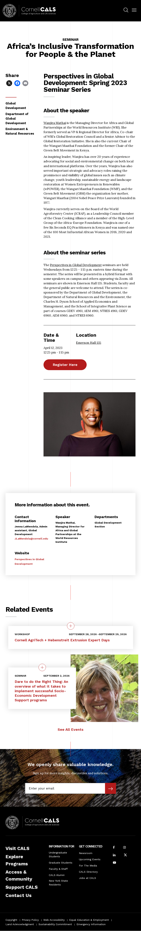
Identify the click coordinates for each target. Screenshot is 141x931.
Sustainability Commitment (55, 924)
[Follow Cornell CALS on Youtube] (114, 863)
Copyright (11, 919)
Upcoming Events (89, 859)
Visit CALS (17, 848)
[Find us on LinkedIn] (114, 855)
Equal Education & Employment (89, 919)
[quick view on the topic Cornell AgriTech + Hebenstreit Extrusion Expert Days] (70, 626)
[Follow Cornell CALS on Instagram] (124, 847)
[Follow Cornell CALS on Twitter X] (125, 855)
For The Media (88, 865)
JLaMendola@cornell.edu (31, 538)
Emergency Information (91, 924)
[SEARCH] (126, 10)
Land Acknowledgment (20, 924)
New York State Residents (58, 882)
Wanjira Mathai (55, 123)
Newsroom (85, 853)
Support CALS (22, 887)
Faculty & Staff (58, 868)
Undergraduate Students (58, 854)
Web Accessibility (54, 919)
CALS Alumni (56, 875)
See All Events (70, 729)
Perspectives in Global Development (76, 265)
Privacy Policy (30, 919)
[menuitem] (126, 10)
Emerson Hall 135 (88, 343)
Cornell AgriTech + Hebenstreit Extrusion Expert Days (62, 640)
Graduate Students (60, 862)
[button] (134, 10)
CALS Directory (88, 871)
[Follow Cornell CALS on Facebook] (114, 847)
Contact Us (19, 895)
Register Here (65, 365)
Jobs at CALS (87, 878)
